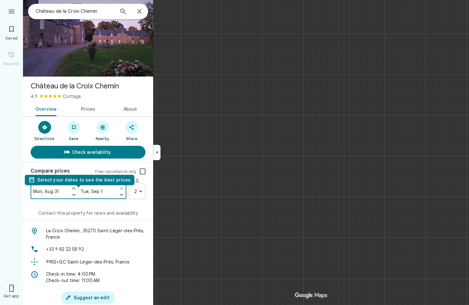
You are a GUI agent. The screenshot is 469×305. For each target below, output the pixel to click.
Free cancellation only (115, 171)
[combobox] (75, 11)
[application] (234, 152)
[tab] (45, 108)
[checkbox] (142, 171)
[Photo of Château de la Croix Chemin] (88, 38)
